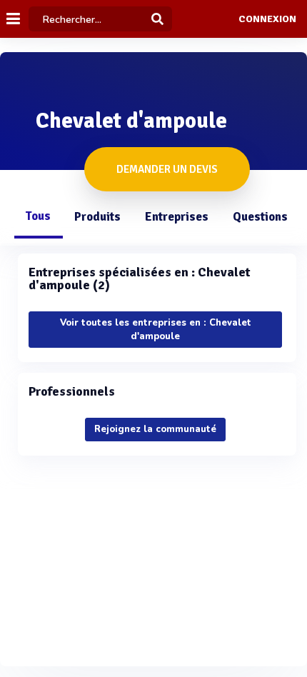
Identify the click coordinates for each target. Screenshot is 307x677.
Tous (38, 216)
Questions (260, 216)
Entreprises (176, 216)
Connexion (267, 19)
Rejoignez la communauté (155, 429)
